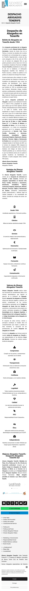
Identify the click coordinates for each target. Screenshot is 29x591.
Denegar (14, 583)
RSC (14, 414)
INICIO (3, 23)
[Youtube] (21, 503)
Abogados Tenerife (7, 165)
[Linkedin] (17, 503)
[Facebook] (4, 503)
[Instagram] (12, 503)
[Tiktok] (25, 503)
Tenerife (13, 95)
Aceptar (14, 579)
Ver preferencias (14, 587)
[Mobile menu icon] (25, 4)
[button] (26, 567)
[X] (8, 503)
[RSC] (14, 411)
